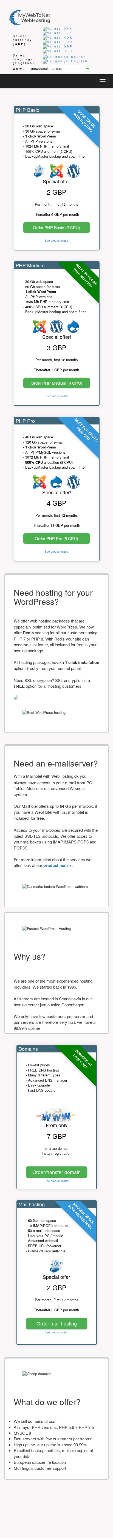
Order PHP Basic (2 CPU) (56, 227)
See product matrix (57, 241)
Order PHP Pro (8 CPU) (56, 538)
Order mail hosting (56, 1323)
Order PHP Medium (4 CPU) (56, 383)
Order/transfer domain (56, 1171)
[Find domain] (87, 68)
